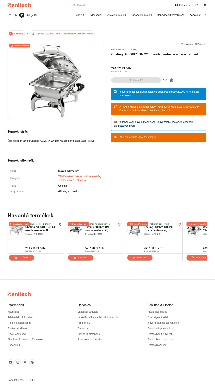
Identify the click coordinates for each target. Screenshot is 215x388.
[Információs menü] (10, 15)
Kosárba (23, 257)
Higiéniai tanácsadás (19, 322)
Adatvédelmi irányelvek (21, 317)
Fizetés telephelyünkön (160, 328)
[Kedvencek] (196, 5)
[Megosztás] (171, 80)
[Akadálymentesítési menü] (21, 15)
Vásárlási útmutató (88, 311)
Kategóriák (31, 15)
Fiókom (183, 5)
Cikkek (32, 380)
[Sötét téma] (15, 15)
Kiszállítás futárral (157, 311)
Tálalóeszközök (67, 180)
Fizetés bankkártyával (159, 334)
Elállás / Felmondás (89, 334)
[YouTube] (25, 362)
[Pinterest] (32, 362)
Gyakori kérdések (17, 328)
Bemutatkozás (15, 380)
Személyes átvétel (157, 317)
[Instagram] (18, 362)
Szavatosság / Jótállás (90, 339)
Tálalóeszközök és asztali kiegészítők (79, 176)
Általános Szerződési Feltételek (25, 339)
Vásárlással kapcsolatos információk (98, 317)
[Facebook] (11, 362)
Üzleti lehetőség (17, 334)
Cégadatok (14, 345)
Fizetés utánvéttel (157, 345)
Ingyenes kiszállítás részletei (163, 322)
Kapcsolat (13, 311)
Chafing (81, 180)
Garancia (83, 328)
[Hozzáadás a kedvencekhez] (165, 80)
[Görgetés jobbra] (205, 14)
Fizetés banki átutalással (161, 339)
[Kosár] (204, 5)
